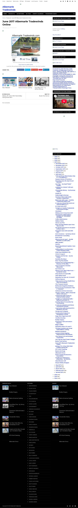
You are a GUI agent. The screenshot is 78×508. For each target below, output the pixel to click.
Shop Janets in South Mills (63, 273)
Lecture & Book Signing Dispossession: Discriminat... (64, 334)
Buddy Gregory (59, 319)
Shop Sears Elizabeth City (62, 252)
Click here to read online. (26, 64)
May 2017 (58, 365)
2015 (55, 376)
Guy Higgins (32, 432)
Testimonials (15, 1)
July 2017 (58, 172)
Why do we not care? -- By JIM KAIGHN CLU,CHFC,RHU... (64, 240)
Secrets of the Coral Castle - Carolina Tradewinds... (63, 197)
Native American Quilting (25, 87)
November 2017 (60, 165)
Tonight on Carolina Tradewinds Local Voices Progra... (64, 208)
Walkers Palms (59, 221)
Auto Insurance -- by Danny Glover (65, 234)
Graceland (58, 211)
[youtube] (60, 1)
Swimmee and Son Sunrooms (63, 291)
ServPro (57, 244)
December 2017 (60, 163)
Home (3, 1)
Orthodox (32, 471)
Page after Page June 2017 (63, 316)
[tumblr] (65, 1)
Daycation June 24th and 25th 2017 (64, 231)
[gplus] (72, 1)
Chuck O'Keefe (33, 391)
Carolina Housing (60, 318)
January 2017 (59, 372)
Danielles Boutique (61, 259)
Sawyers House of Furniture (63, 179)
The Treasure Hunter (61, 284)
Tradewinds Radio (51, 13)
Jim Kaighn (31, 450)
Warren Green (33, 501)
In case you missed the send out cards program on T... (64, 203)
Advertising (20, 13)
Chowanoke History (14, 417)
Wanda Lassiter (33, 499)
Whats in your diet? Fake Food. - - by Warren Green (65, 271)
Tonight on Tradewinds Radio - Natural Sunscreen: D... (64, 299)
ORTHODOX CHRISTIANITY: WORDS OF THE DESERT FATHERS (63, 216)
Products (11, 13)
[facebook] (67, 1)
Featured (8, 18)
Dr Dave (31, 414)
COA (30, 396)
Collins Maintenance (61, 219)
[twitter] (72, 506)
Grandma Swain (33, 427)
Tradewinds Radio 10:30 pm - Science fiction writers (63, 296)
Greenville (32, 429)
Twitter (41, 1)
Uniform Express (60, 279)
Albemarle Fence (60, 353)
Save (41, 69)
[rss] (75, 1)
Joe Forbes (32, 452)
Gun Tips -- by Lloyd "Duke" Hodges (63, 184)
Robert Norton (33, 478)
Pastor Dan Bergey (34, 473)
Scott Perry (32, 486)
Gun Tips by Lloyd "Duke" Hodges (65, 339)
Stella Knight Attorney (61, 195)
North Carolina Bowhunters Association (63, 355)
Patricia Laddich (33, 476)
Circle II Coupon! (60, 254)
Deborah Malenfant (34, 409)
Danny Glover (33, 403)
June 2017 (59, 174)
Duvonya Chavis (33, 419)
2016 (55, 374)
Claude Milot (32, 393)
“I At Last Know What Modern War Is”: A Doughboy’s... (65, 176)
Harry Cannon (33, 434)
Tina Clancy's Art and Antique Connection (64, 337)
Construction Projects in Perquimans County (62, 313)
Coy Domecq (32, 401)
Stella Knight (32, 491)
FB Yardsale (27, 1)
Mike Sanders (59, 242)
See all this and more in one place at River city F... (65, 228)
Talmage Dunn (33, 494)
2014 (55, 378)
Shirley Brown (33, 489)
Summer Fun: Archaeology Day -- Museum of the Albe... (64, 263)
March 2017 (59, 368)
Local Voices (32, 460)
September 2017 (61, 169)
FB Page (22, 1)
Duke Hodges (32, 416)
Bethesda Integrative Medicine (64, 286)
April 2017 (59, 367)
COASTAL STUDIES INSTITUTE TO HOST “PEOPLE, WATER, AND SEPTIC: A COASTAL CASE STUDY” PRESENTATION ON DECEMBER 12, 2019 (64, 72)
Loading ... (63, 29)
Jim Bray (31, 445)
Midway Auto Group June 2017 (64, 213)
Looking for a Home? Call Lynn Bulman (64, 187)
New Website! (6, 87)
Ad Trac (28, 13)
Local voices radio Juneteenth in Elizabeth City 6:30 (64, 308)
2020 (56, 156)
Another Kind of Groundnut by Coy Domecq (64, 302)
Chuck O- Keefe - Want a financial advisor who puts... (65, 293)
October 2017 (60, 167)
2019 (55, 158)
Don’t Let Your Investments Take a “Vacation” (65, 288)
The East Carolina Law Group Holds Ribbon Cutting (63, 329)
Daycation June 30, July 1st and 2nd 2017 (64, 181)
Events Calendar (38, 13)
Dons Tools (58, 237)
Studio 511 (58, 193)
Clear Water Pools (60, 275)
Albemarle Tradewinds (16, 505)
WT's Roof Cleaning (61, 349)
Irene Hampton (33, 437)
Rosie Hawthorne (33, 481)
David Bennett (33, 406)
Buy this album (57, 34)
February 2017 (60, 370)
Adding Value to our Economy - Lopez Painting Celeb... (64, 250)
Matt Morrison (33, 465)
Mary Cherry (32, 463)
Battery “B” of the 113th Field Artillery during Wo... (63, 346)
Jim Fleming (32, 447)
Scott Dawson (33, 483)
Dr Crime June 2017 (61, 206)
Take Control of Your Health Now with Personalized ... (65, 281)
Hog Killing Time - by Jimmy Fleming (40, 88)
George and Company (61, 311)
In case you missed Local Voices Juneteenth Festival (64, 305)
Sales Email (9, 1)
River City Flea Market (61, 260)
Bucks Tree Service (61, 341)
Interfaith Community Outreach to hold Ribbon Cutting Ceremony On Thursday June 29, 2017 (63, 77)
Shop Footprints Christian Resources (62, 266)
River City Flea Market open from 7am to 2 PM (64, 225)
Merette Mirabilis (33, 468)
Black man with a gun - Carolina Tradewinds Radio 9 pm (64, 200)
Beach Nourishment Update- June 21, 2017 (65, 246)
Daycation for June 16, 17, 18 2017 (65, 277)
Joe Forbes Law (59, 268)
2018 (55, 160)
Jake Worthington (34, 440)
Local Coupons (34, 1)
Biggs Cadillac (59, 324)
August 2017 (59, 171)
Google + (46, 1)
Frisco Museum (33, 424)
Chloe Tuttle (32, 388)
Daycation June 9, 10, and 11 (63, 326)
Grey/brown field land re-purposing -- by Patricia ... (63, 358)
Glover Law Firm (60, 222)
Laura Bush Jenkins (34, 458)
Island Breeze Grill (60, 361)
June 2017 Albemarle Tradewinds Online (65, 343)
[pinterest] (63, 1)
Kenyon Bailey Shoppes (62, 362)
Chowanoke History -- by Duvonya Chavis (65, 191)
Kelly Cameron (33, 455)
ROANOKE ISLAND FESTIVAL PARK (62, 69)
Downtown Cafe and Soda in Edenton (63, 322)
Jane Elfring (32, 442)
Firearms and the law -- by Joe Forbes (64, 256)
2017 (55, 162)
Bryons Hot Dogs (60, 351)
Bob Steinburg (33, 385)
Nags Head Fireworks (59, 80)
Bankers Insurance (60, 331)
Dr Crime (31, 411)
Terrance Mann (33, 496)
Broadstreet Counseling (62, 235)
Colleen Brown (33, 398)
